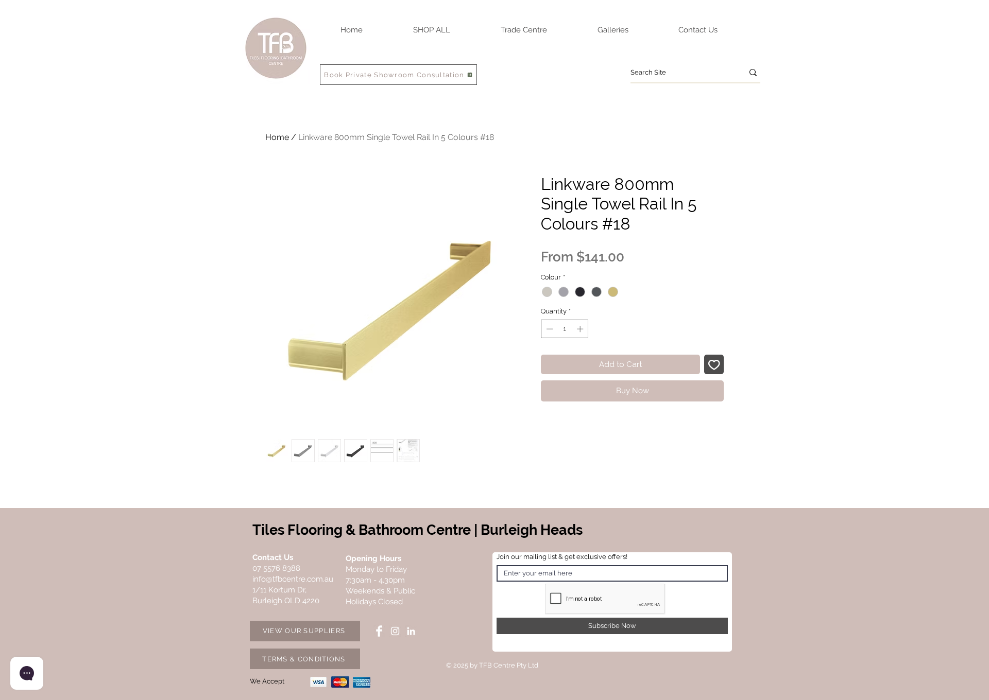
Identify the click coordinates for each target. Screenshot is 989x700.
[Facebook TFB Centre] (379, 631)
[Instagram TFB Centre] (395, 631)
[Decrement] (548, 329)
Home (277, 137)
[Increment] (581, 329)
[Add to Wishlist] (714, 365)
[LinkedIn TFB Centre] (411, 631)
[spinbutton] (565, 329)
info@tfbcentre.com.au (292, 579)
